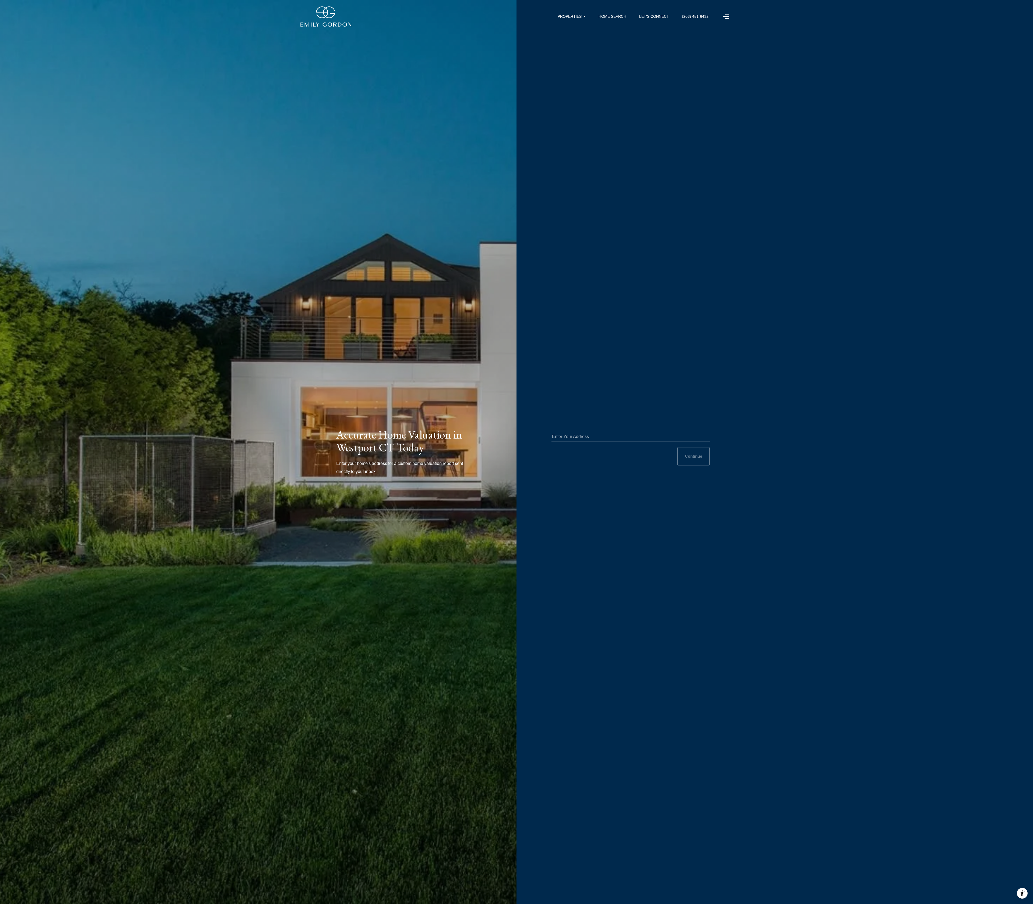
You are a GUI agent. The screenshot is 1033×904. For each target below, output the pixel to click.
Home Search (612, 16)
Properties (570, 16)
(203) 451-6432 (695, 16)
